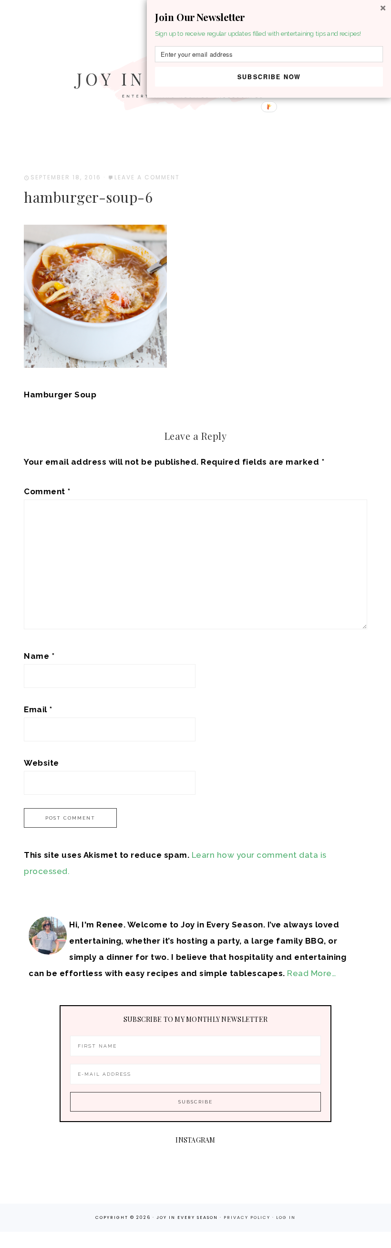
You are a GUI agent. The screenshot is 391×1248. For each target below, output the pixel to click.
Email (38, 709)
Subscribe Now (269, 76)
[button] (269, 17)
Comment (47, 491)
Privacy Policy (248, 1217)
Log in (286, 1217)
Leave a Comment (147, 177)
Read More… (311, 973)
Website (41, 763)
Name (39, 656)
